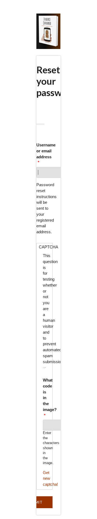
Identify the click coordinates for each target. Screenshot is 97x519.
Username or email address (44, 151)
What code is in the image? (44, 395)
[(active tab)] (40, 124)
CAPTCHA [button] (45, 247)
